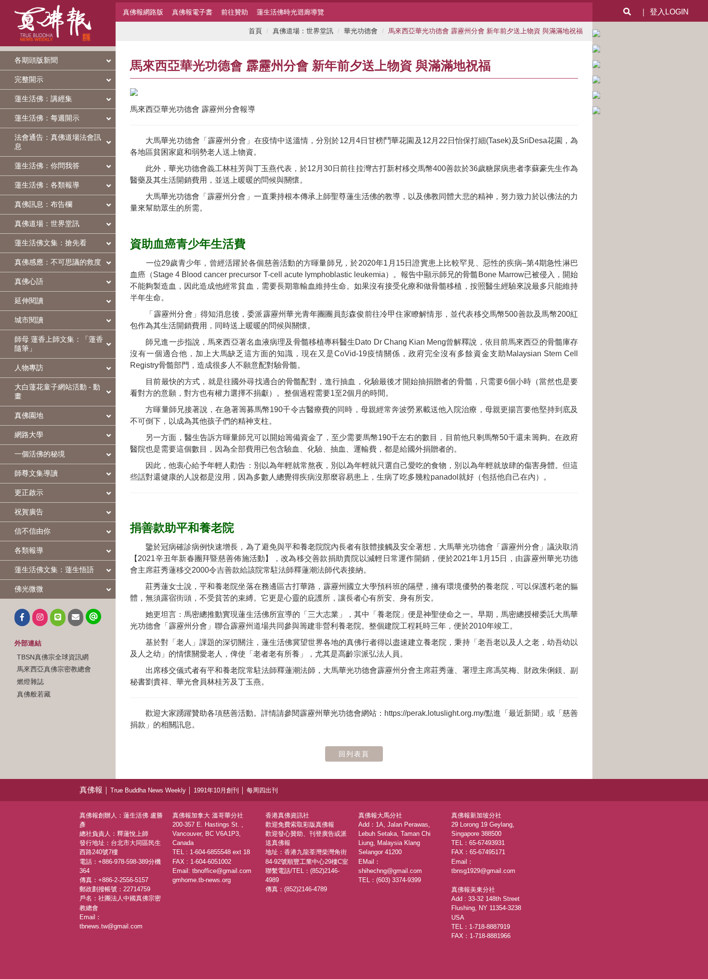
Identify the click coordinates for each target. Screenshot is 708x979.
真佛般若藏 (34, 694)
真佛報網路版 (143, 12)
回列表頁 (354, 754)
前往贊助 (234, 12)
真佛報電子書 (192, 12)
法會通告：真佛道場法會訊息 (57, 141)
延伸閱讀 (28, 300)
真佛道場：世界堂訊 (46, 223)
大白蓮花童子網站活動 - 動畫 (57, 391)
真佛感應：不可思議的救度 (57, 262)
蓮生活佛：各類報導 (46, 185)
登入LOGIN (669, 12)
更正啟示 (28, 492)
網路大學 (28, 434)
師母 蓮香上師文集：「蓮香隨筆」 (58, 343)
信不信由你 (32, 531)
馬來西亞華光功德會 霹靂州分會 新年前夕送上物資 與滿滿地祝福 (485, 31)
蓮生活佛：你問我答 (46, 165)
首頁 (255, 31)
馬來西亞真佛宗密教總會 (54, 669)
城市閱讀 (28, 320)
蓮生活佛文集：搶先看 (50, 243)
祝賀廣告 (28, 512)
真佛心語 (28, 281)
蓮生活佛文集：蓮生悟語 (54, 569)
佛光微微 (28, 589)
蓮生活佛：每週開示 (46, 118)
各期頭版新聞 (36, 60)
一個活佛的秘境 (39, 454)
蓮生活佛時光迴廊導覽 (290, 12)
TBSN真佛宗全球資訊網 (53, 657)
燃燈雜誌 (30, 681)
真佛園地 (28, 415)
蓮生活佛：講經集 (43, 98)
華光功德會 (361, 31)
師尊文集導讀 (36, 473)
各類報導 (28, 550)
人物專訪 (28, 367)
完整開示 (28, 79)
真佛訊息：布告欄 (43, 204)
